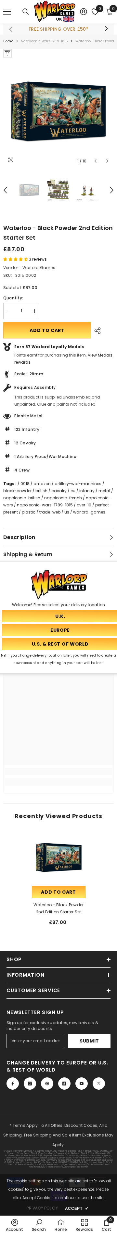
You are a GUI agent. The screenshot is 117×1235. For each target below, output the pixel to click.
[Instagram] (30, 1083)
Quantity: (13, 298)
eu (73, 490)
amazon (42, 483)
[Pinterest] (47, 1083)
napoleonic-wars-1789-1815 (45, 505)
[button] (95, 161)
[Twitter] (99, 1083)
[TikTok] (64, 1083)
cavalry (59, 490)
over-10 (84, 505)
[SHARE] (96, 330)
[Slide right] (106, 29)
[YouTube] (81, 1083)
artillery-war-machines (78, 483)
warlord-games (89, 512)
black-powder (17, 490)
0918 (25, 483)
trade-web (49, 512)
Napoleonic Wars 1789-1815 (44, 41)
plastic (28, 512)
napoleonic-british (21, 498)
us (66, 512)
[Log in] (83, 11)
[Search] (26, 12)
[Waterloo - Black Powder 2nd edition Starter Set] (58, 858)
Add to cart (47, 330)
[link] (58, 771)
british (41, 490)
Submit (89, 1041)
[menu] (7, 12)
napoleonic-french (63, 498)
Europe (76, 1062)
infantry (87, 490)
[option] (58, 112)
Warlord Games (38, 267)
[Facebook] (12, 1083)
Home (8, 41)
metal (104, 490)
